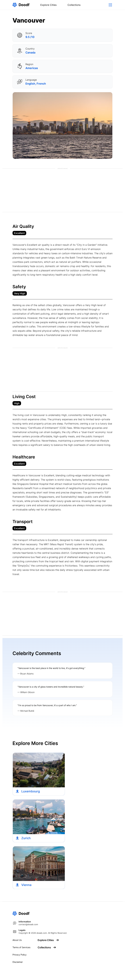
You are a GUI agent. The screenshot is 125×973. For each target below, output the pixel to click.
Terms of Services (21, 947)
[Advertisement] (62, 190)
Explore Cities (48, 5)
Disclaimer (17, 962)
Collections (74, 5)
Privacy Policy (19, 954)
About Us (17, 940)
